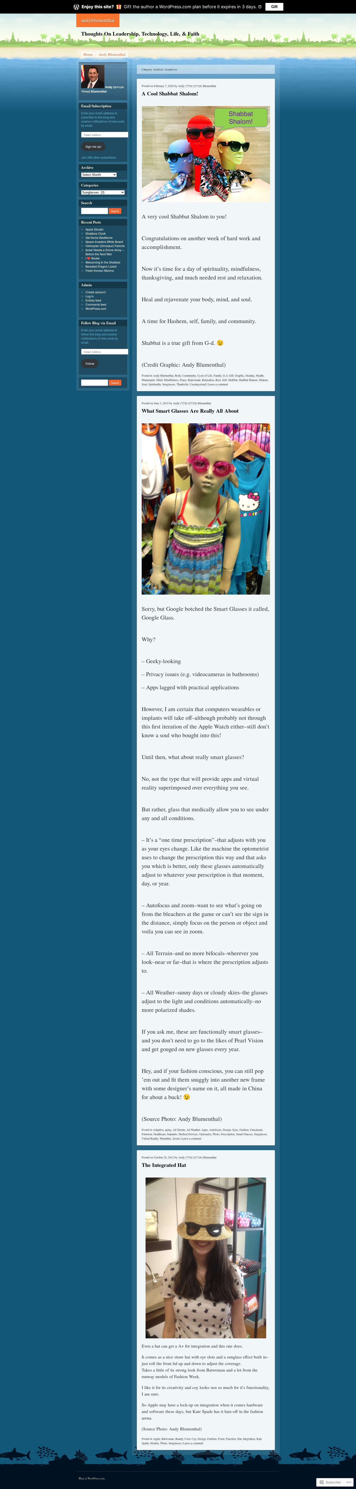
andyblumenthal (98, 20)
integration (249, 1439)
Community (189, 375)
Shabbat (232, 380)
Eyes (235, 1130)
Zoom (176, 1138)
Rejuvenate (194, 380)
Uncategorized (198, 384)
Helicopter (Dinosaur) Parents (105, 246)
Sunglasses (168, 384)
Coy (194, 1439)
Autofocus (215, 1130)
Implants (172, 1134)
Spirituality (154, 384)
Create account (95, 292)
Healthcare (160, 1134)
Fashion (244, 1130)
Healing (250, 375)
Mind (159, 380)
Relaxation (208, 380)
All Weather (193, 1130)
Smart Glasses (244, 1134)
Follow (89, 363)
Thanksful (182, 384)
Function (231, 1439)
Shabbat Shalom (248, 380)
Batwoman (168, 1439)
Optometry (205, 1134)
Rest (218, 380)
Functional (256, 1130)
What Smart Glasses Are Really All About (190, 411)
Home (88, 54)
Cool (187, 1439)
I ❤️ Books (92, 258)
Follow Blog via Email (98, 323)
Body (178, 375)
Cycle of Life (204, 375)
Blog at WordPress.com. (92, 1478)
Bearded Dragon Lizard (100, 266)
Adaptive (158, 1130)
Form (221, 1439)
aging (168, 1130)
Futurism (147, 1134)
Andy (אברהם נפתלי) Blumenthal (197, 86)
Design (227, 1130)
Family (217, 375)
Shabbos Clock (95, 233)
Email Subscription (96, 106)
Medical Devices (188, 1134)
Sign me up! (93, 146)
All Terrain (179, 1130)
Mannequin (148, 380)
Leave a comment (218, 384)
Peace (183, 380)
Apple (156, 1439)
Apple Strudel (94, 229)
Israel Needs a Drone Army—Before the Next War (104, 252)
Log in (89, 296)
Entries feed (93, 300)
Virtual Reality (150, 1138)
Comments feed (95, 304)
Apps (204, 1130)
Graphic (239, 375)
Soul (144, 384)
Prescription (228, 1134)
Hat (239, 1439)
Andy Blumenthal (112, 54)
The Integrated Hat (164, 1165)
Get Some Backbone (99, 237)
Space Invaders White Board (104, 242)
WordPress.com (95, 308)
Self (224, 380)
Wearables (165, 1138)
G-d (225, 375)
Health (259, 375)
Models (154, 1443)
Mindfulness (171, 380)
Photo (216, 1134)
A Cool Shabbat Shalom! (170, 93)
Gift (274, 7)
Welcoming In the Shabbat (102, 262)
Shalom (263, 380)
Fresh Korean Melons (99, 270)
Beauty (179, 1439)
